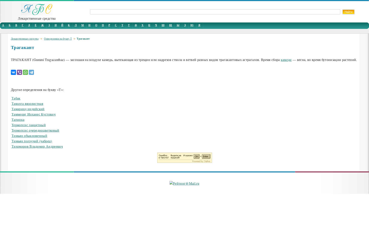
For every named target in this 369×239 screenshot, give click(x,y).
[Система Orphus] (184, 161)
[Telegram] (31, 72)
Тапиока (18, 119)
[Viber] (19, 72)
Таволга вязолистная (27, 103)
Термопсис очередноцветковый (35, 130)
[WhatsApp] (25, 72)
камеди (286, 59)
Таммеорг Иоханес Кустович (34, 114)
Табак (16, 98)
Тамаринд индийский (28, 109)
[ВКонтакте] (13, 72)
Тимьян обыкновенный (29, 135)
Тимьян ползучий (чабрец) (32, 141)
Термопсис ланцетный (29, 125)
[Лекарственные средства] (37, 14)
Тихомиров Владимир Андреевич (37, 146)
